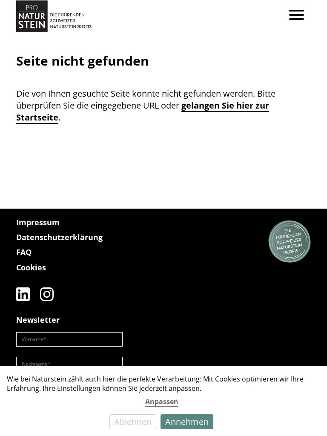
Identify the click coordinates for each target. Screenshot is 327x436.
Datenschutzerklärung (59, 237)
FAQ (24, 252)
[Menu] (296, 16)
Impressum (38, 222)
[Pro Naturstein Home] (54, 16)
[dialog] (163, 401)
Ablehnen (133, 421)
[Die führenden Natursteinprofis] (289, 242)
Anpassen (161, 401)
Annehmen (187, 421)
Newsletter (38, 320)
